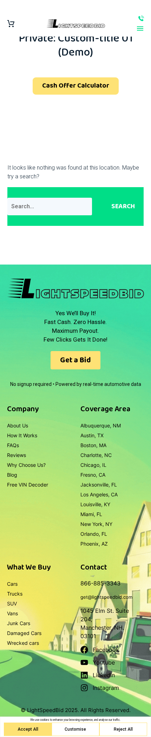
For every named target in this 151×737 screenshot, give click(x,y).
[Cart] (11, 23)
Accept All (28, 729)
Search (123, 206)
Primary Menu (140, 28)
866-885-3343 (141, 18)
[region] (75, 727)
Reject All (123, 729)
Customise (75, 729)
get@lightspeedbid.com (106, 597)
